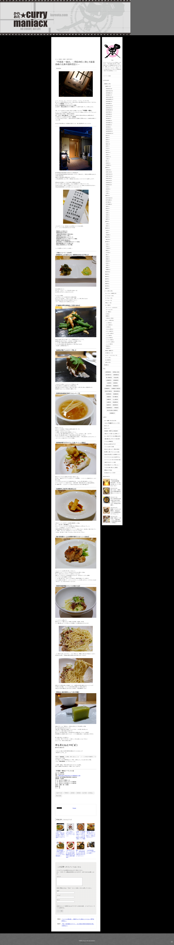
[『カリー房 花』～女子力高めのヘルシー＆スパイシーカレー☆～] (70, 823)
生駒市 (107, 232)
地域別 (105, 83)
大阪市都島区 (108, 120)
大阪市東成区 (108, 114)
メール (59, 895)
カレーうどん (108, 309)
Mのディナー (107, 428)
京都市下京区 (108, 176)
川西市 (107, 214)
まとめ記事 (107, 359)
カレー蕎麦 (108, 311)
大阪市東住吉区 (108, 109)
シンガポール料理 (109, 333)
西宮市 (107, 208)
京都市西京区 (108, 182)
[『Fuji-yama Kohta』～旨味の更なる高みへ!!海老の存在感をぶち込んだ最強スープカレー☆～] (60, 823)
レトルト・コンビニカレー (110, 355)
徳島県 (106, 283)
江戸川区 (107, 252)
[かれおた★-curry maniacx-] (65, 0)
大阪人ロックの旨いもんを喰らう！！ (112, 433)
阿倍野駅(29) (108, 394)
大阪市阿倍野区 (108, 99)
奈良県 (106, 228)
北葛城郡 (107, 234)
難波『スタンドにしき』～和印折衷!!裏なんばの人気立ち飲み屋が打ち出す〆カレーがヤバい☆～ (80, 853)
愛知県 (106, 274)
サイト (58, 899)
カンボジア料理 (108, 337)
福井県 (106, 278)
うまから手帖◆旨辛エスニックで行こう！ (113, 423)
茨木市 (107, 141)
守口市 (107, 148)
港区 (106, 254)
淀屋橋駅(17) (112, 413)
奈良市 (107, 230)
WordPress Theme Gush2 (87, 942)
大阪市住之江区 (108, 105)
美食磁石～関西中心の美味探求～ (111, 430)
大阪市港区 (108, 118)
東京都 (106, 241)
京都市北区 (108, 169)
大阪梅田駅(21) (109, 407)
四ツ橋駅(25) (115, 396)
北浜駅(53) (109, 383)
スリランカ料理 (108, 331)
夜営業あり (91, 793)
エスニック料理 (108, 320)
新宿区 (107, 256)
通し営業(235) (109, 377)
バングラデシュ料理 (109, 341)
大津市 (107, 223)
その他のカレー (108, 352)
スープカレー (107, 298)
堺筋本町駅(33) (117, 391)
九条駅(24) (109, 402)
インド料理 (108, 322)
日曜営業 (78, 793)
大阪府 (106, 86)
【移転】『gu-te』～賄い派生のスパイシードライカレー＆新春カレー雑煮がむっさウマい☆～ (90, 834)
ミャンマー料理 (108, 344)
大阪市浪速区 (108, 101)
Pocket (74, 808)
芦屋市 (107, 210)
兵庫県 (106, 195)
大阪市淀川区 (108, 129)
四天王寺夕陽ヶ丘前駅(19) (112, 410)
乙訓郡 (107, 193)
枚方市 (107, 150)
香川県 (106, 285)
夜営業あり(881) (116, 372)
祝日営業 (84, 793)
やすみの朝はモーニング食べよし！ (112, 464)
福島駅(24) (109, 404)
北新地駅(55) (115, 380)
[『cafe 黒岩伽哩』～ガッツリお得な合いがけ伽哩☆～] (90, 842)
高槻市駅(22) (115, 404)
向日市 (107, 191)
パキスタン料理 (108, 329)
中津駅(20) (116, 407)
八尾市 (107, 158)
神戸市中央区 (108, 197)
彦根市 (107, 225)
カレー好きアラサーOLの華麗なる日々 (112, 436)
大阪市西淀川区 (108, 131)
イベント (107, 357)
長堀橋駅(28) (115, 394)
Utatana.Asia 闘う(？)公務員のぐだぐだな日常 (114, 454)
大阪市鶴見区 (108, 124)
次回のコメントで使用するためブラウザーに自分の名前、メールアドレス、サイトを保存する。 (76, 907)
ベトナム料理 (108, 335)
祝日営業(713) (108, 374)
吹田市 (107, 146)
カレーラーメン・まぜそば (111, 307)
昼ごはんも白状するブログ (110, 444)
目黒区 (107, 258)
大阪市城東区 (108, 122)
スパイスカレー (108, 295)
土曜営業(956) (108, 372)
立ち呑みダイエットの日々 (110, 472)
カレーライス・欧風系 (109, 293)
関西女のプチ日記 (108, 470)
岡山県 (106, 281)
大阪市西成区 (108, 103)
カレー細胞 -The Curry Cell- (110, 420)
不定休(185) (116, 377)
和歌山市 (107, 239)
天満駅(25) (109, 399)
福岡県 (106, 288)
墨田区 (107, 250)
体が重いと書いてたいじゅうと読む (112, 451)
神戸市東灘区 (108, 204)
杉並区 (107, 263)
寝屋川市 (107, 152)
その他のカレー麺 (109, 318)
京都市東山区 (108, 184)
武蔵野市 (107, 269)
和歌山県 (107, 237)
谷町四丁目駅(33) (108, 391)
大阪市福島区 (108, 92)
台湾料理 (107, 348)
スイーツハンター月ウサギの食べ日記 (112, 459)
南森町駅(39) (108, 385)
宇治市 (107, 186)
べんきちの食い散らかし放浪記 (111, 467)
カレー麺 (107, 305)
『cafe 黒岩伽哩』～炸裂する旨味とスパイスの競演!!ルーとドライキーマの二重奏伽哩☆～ (60, 853)
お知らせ (107, 362)
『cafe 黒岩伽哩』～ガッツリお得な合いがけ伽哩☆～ (90, 852)
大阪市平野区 (108, 112)
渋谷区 (107, 246)
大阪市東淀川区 (108, 133)
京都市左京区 (108, 180)
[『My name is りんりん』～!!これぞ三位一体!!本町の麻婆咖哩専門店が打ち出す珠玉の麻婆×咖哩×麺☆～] (70, 842)
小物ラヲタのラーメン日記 (110, 462)
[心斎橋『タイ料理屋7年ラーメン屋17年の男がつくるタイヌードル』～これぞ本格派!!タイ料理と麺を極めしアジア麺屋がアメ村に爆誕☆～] (80, 823)
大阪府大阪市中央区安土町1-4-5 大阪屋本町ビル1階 (69, 775)
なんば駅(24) (115, 399)
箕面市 (107, 139)
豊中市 (107, 135)
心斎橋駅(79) (108, 380)
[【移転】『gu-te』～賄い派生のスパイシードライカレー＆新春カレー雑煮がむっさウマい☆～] (90, 823)
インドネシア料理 (109, 339)
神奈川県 (107, 271)
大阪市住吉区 (108, 107)
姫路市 (107, 219)
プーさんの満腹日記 (108, 441)
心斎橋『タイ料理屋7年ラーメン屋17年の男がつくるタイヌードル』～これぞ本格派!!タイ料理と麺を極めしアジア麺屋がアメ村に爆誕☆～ (80, 836)
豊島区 (107, 267)
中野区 (107, 265)
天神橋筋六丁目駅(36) (115, 388)
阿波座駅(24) (115, 402)
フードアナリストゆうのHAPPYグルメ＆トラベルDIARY (116, 457)
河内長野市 (108, 165)
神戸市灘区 (108, 202)
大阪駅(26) (109, 396)
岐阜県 (106, 276)
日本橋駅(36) (106, 388)
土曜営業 (72, 793)
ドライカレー (107, 300)
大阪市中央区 (59, 793)
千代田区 (107, 248)
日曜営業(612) (116, 374)
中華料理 (66, 793)
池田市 (107, 137)
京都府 (106, 167)
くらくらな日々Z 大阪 (109, 446)
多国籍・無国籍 (108, 350)
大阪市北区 (108, 88)
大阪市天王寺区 (108, 97)
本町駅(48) (115, 383)
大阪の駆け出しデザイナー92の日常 (112, 438)
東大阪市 (107, 156)
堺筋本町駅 (58, 795)
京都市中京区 (108, 174)
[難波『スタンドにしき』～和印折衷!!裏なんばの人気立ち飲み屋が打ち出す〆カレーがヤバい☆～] (80, 842)
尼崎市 (107, 206)
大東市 (107, 154)
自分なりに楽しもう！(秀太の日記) (111, 449)
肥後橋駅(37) (115, 385)
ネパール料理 (108, 324)
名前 (58, 890)
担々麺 (107, 313)
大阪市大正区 (108, 116)
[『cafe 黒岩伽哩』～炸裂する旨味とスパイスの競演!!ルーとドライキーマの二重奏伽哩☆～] (60, 842)
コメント (59, 876)
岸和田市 (107, 163)
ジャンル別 (106, 290)
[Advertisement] (76, 46)
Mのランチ (106, 425)
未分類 (105, 364)
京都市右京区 (108, 178)
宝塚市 (107, 212)
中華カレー (107, 302)
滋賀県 (106, 221)
